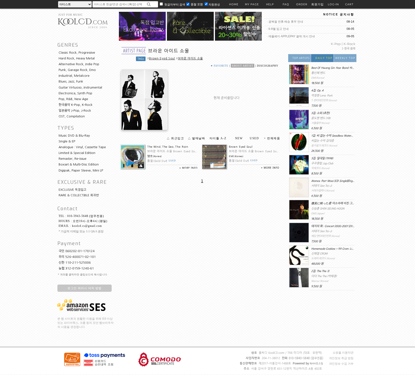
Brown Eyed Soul (162, 58)
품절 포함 (197, 4)
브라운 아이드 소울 (190, 58)
